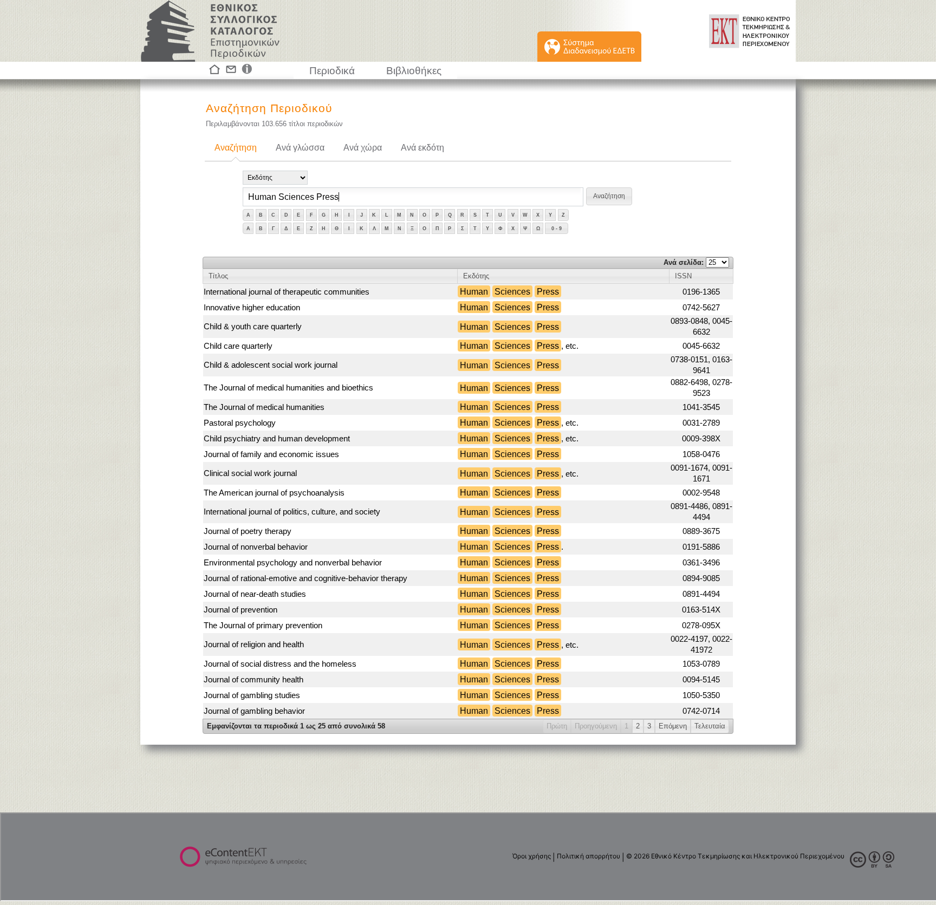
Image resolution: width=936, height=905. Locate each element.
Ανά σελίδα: (685, 262)
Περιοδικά (332, 70)
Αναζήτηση (235, 147)
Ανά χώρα (362, 147)
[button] (609, 196)
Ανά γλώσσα (300, 147)
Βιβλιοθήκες (413, 70)
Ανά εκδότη (422, 147)
